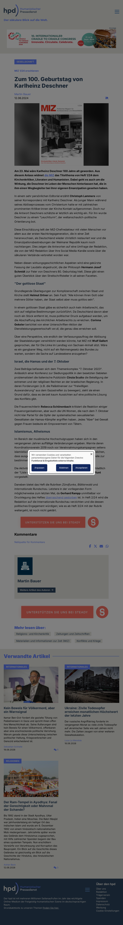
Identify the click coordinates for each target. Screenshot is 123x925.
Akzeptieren (81, 468)
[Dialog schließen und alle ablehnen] (91, 453)
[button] (117, 13)
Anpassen (39, 468)
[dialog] (61, 462)
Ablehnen (63, 468)
